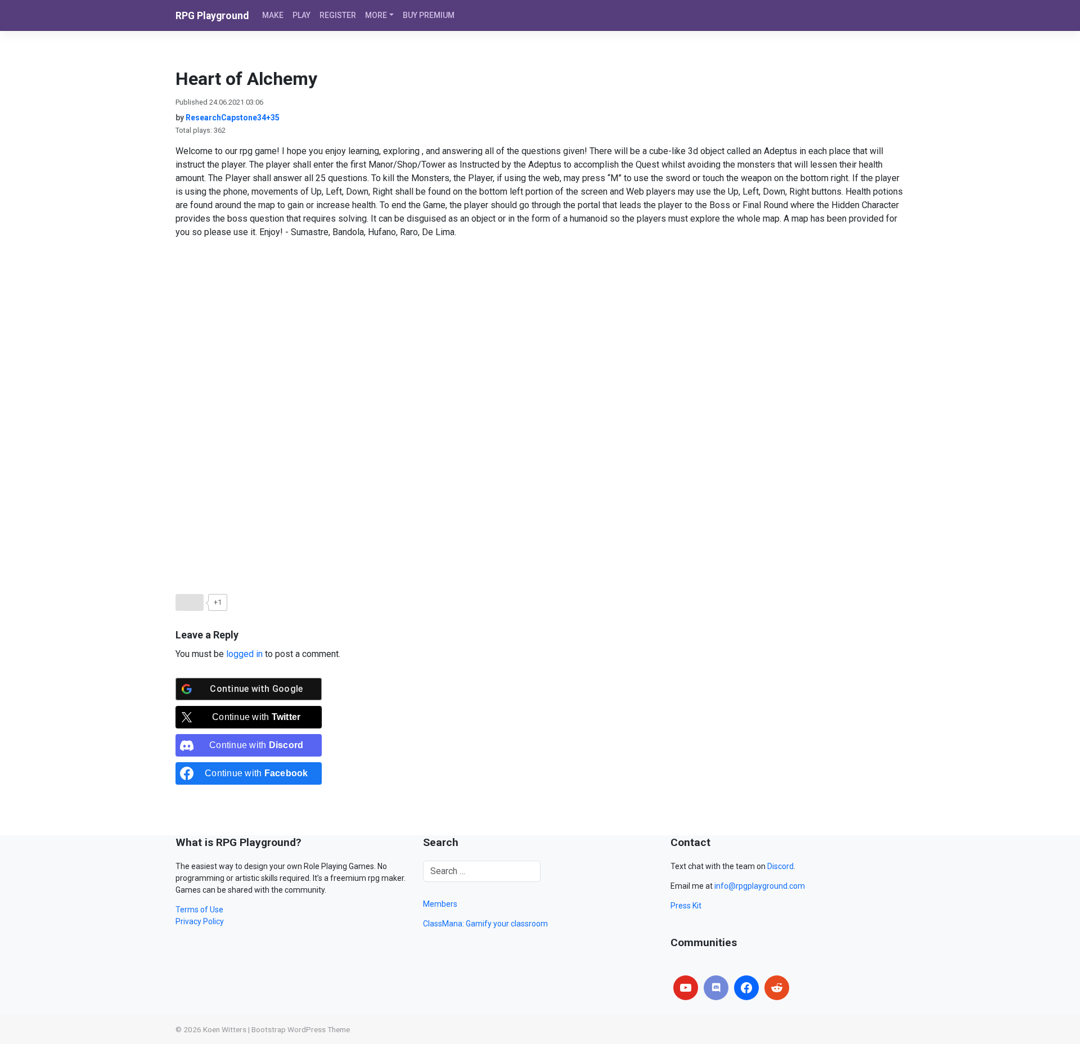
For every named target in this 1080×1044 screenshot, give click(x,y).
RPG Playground (212, 15)
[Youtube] (685, 988)
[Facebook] (746, 988)
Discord (780, 866)
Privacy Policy (200, 921)
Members (440, 903)
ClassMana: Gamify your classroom (485, 923)
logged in (244, 654)
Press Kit (685, 905)
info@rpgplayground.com (759, 885)
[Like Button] (190, 602)
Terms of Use (199, 909)
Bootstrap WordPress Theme (300, 1029)
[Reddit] (777, 988)
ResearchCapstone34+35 (233, 117)
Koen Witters (224, 1029)
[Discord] (716, 988)
